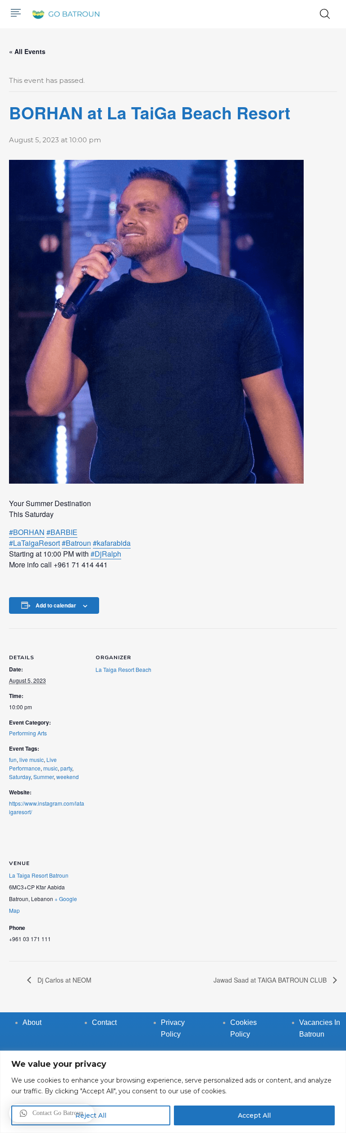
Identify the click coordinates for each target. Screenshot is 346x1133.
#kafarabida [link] (112, 543)
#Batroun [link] (76, 543)
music (50, 768)
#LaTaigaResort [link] (34, 543)
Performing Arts (28, 733)
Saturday (20, 776)
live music (31, 759)
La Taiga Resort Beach (123, 669)
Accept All (254, 1115)
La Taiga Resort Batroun (38, 875)
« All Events (27, 51)
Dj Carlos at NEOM (63, 979)
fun (13, 759)
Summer (43, 776)
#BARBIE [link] (61, 532)
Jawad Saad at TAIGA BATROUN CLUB (271, 979)
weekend (67, 776)
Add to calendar (56, 605)
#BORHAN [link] (27, 532)
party (66, 768)
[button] (51, 1113)
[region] (173, 1092)
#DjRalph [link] (106, 553)
